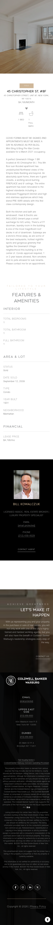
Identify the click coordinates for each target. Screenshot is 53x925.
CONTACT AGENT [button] (26, 550)
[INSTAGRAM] (23, 887)
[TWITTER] (37, 887)
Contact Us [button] (42, 657)
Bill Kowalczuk (26, 504)
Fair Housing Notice (26, 760)
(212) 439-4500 (26, 716)
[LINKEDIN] (30, 887)
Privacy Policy (38, 907)
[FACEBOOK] (15, 887)
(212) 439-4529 (26, 536)
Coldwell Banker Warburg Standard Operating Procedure (26, 763)
